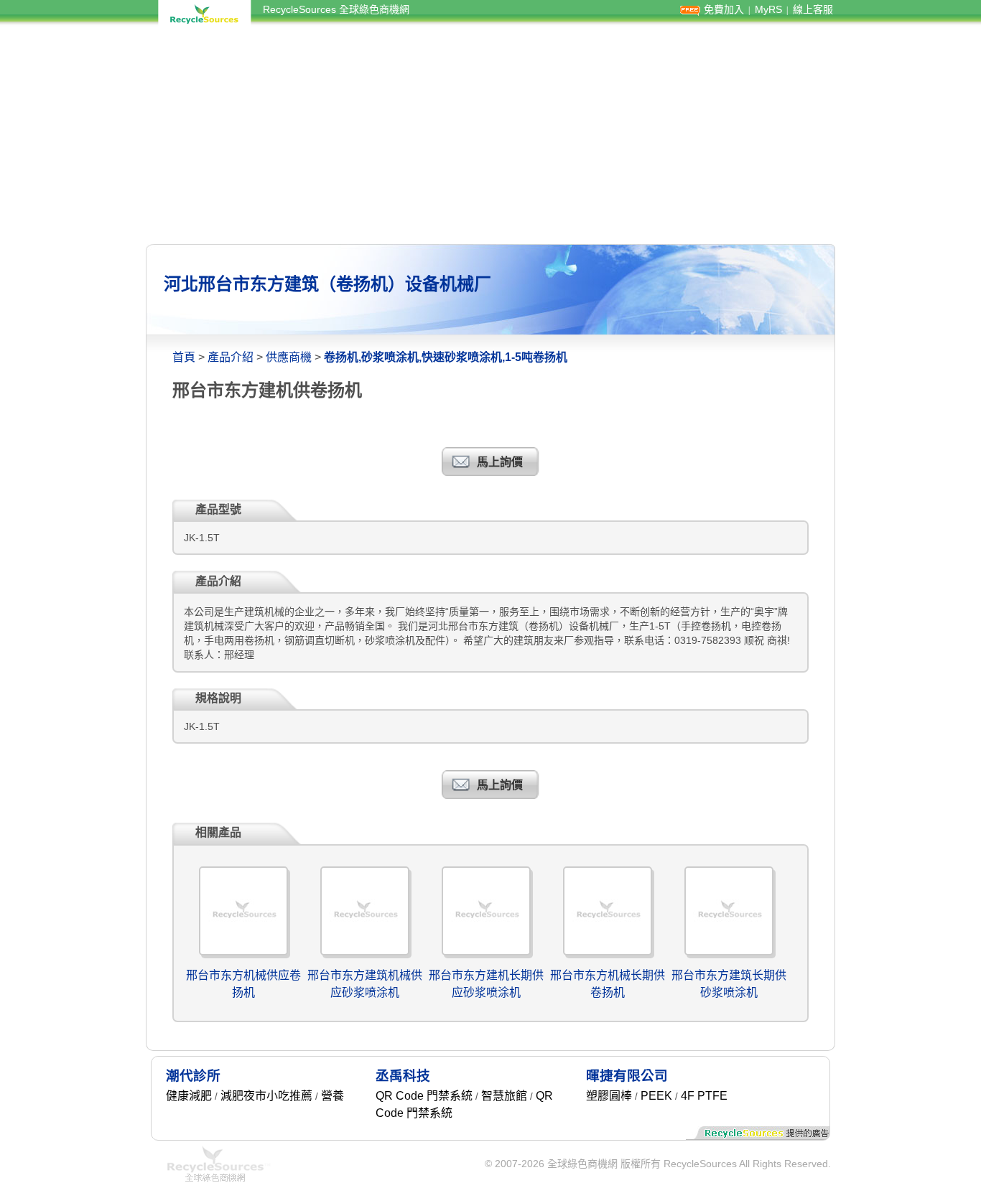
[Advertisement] (490, 134)
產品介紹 (231, 357)
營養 (332, 1096)
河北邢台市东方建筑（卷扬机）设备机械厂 (327, 284)
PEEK (656, 1096)
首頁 (183, 357)
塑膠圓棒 (609, 1096)
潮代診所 (193, 1075)
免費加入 (724, 9)
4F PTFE (704, 1096)
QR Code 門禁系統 (424, 1096)
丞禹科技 (403, 1075)
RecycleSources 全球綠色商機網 (336, 9)
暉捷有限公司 (627, 1075)
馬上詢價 (500, 462)
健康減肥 (189, 1096)
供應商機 (289, 357)
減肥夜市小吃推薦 (266, 1096)
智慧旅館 (504, 1096)
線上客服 (813, 9)
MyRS (768, 9)
